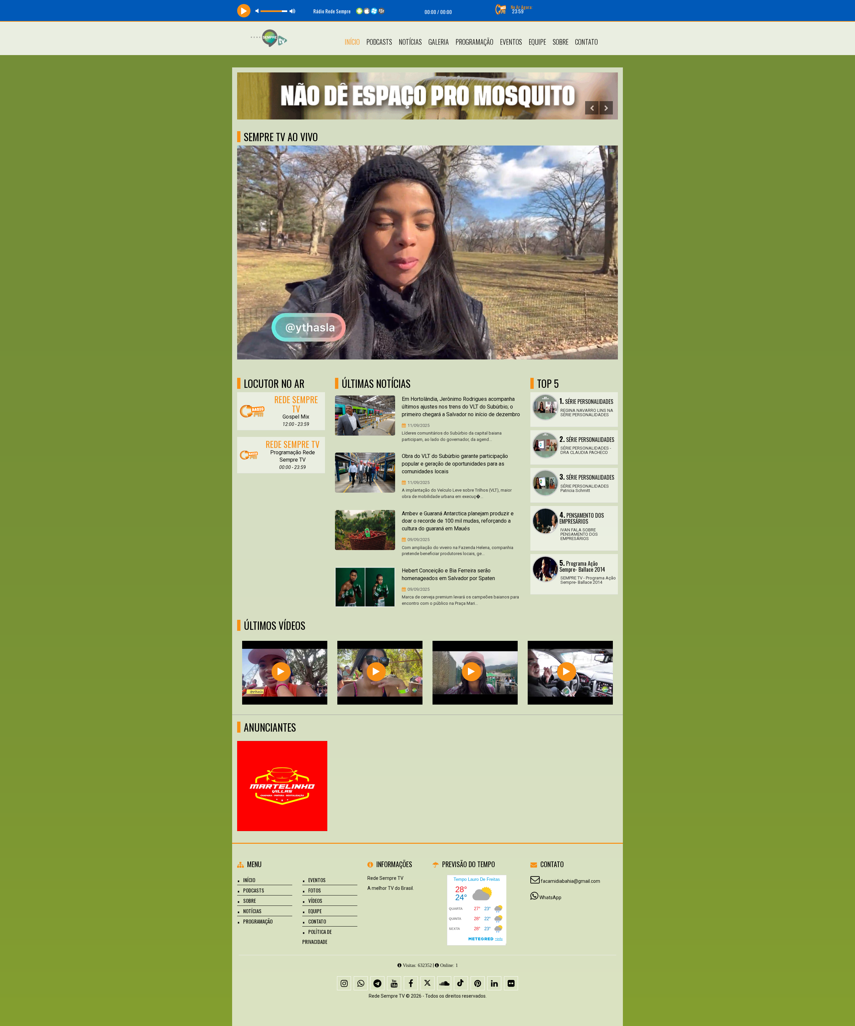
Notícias (410, 42)
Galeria (439, 42)
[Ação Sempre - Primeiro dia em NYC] (566, 671)
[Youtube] (394, 983)
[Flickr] (511, 983)
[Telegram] (377, 983)
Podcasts (379, 42)
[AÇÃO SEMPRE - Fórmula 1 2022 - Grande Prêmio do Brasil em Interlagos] (281, 671)
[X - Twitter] (427, 983)
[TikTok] (461, 983)
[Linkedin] (494, 983)
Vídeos (315, 900)
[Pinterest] (478, 983)
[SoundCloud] (444, 983)
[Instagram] (344, 983)
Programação (474, 42)
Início (352, 42)
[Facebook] (411, 983)
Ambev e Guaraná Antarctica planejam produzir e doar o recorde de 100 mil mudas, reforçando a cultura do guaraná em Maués (458, 521)
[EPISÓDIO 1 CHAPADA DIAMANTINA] (376, 671)
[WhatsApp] (361, 983)
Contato (586, 42)
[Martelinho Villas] (282, 774)
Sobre (560, 42)
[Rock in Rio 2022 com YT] (471, 671)
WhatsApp (550, 897)
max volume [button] (293, 10)
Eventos (511, 42)
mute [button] (258, 10)
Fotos (314, 890)
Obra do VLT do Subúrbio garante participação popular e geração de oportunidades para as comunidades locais (455, 464)
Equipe (537, 42)
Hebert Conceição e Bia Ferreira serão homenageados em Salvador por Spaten (448, 574)
